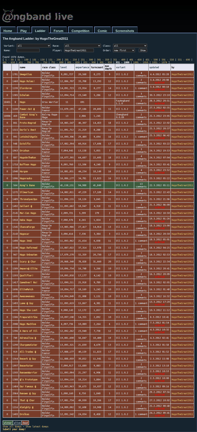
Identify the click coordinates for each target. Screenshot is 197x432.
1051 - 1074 (159, 62)
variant (120, 67)
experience (82, 67)
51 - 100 (23, 59)
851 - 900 (89, 62)
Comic (102, 31)
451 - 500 (151, 59)
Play (23, 31)
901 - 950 (106, 62)
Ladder (40, 31)
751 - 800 (57, 62)
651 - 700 (25, 62)
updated (154, 67)
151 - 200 (54, 59)
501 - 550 (168, 59)
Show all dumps (12, 426)
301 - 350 (103, 59)
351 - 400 (119, 59)
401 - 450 (135, 59)
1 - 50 (9, 59)
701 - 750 (41, 62)
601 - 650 (9, 62)
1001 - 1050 (140, 62)
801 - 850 (73, 62)
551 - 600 (184, 59)
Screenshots (124, 31)
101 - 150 (38, 59)
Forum (58, 31)
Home (7, 31)
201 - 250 (71, 59)
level (63, 67)
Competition (80, 31)
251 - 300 (87, 59)
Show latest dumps (37, 426)
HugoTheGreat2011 (182, 74)
